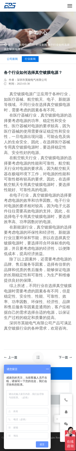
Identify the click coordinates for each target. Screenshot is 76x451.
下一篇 (63, 357)
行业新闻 (41, 44)
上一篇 (12, 357)
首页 (10, 44)
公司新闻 (12, 59)
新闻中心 (24, 44)
